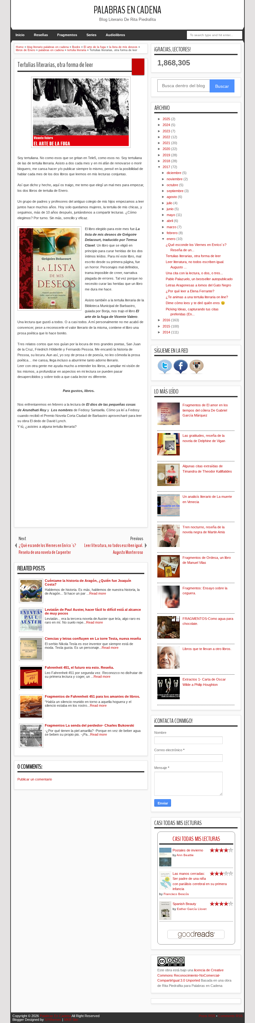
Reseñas (41, 35)
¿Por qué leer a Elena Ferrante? (190, 291)
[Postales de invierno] (165, 866)
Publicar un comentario (34, 779)
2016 (167, 320)
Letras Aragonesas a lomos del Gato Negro (198, 285)
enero (171, 239)
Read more (97, 593)
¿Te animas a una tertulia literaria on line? (197, 297)
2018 (167, 161)
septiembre (175, 191)
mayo (171, 215)
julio (170, 203)
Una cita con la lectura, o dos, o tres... (194, 273)
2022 (167, 137)
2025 (167, 119)
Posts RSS (207, 1016)
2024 (167, 125)
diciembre (174, 173)
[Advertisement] (81, 479)
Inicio (20, 35)
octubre (173, 185)
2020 (167, 149)
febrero (172, 233)
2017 (167, 167)
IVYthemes (53, 1019)
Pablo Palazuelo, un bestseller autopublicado (199, 279)
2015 (167, 326)
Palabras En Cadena (127, 10)
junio (170, 209)
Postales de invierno (188, 850)
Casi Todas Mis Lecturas (196, 839)
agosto (172, 197)
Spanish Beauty (184, 904)
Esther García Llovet (191, 909)
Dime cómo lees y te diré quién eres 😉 (195, 303)
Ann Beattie (185, 855)
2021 (167, 143)
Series (91, 35)
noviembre (175, 179)
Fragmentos (67, 35)
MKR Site (71, 1019)
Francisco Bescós (176, 894)
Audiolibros (115, 35)
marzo (172, 227)
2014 (167, 332)
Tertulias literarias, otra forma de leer (55, 64)
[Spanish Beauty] (165, 919)
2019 (167, 155)
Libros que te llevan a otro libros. (207, 649)
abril (170, 221)
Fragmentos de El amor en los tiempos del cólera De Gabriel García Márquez (205, 410)
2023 (167, 131)
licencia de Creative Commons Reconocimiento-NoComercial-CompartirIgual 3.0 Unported (190, 975)
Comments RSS (230, 1016)
